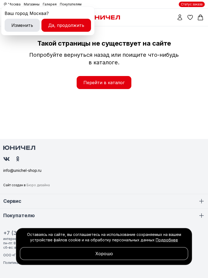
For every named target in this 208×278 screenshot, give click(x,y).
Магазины (32, 4)
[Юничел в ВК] (6, 159)
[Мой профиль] (180, 17)
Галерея (50, 4)
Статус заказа (192, 4)
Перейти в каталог (104, 82)
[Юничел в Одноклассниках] (17, 158)
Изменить (22, 25)
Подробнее (167, 240)
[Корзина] (200, 17)
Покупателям (71, 4)
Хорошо (104, 253)
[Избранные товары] (190, 17)
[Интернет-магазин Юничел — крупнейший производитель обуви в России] (104, 17)
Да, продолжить (66, 25)
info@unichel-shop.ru (22, 170)
